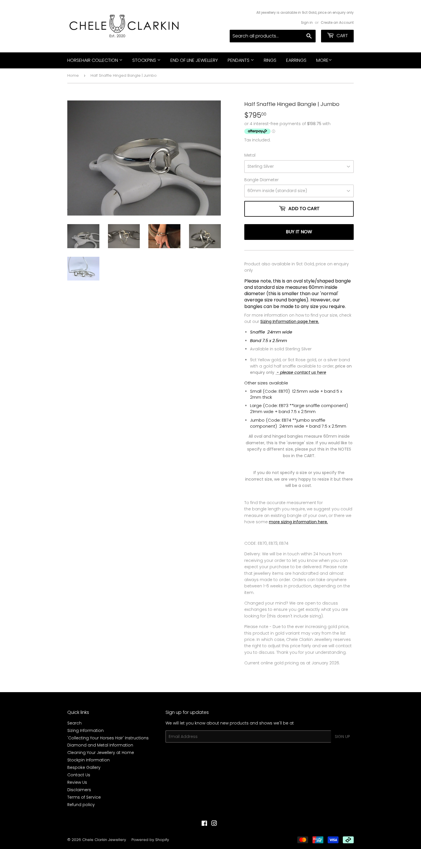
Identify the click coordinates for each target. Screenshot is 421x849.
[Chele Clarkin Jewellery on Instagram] (214, 824)
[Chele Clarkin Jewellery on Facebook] (204, 824)
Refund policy (81, 804)
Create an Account (337, 22)
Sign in (307, 22)
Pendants (239, 60)
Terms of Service (84, 797)
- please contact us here (301, 372)
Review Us (77, 782)
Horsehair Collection (93, 60)
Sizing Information (85, 730)
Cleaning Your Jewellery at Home (100, 752)
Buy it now (299, 231)
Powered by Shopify (150, 839)
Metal (249, 155)
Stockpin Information (88, 760)
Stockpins (144, 60)
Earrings (296, 60)
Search (74, 723)
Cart (341, 35)
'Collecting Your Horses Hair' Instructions (108, 738)
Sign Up (342, 736)
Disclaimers (79, 790)
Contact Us (78, 775)
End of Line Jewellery (194, 60)
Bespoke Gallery (84, 767)
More (322, 60)
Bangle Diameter (261, 180)
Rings (270, 60)
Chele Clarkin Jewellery (104, 839)
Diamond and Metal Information (100, 745)
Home (73, 75)
